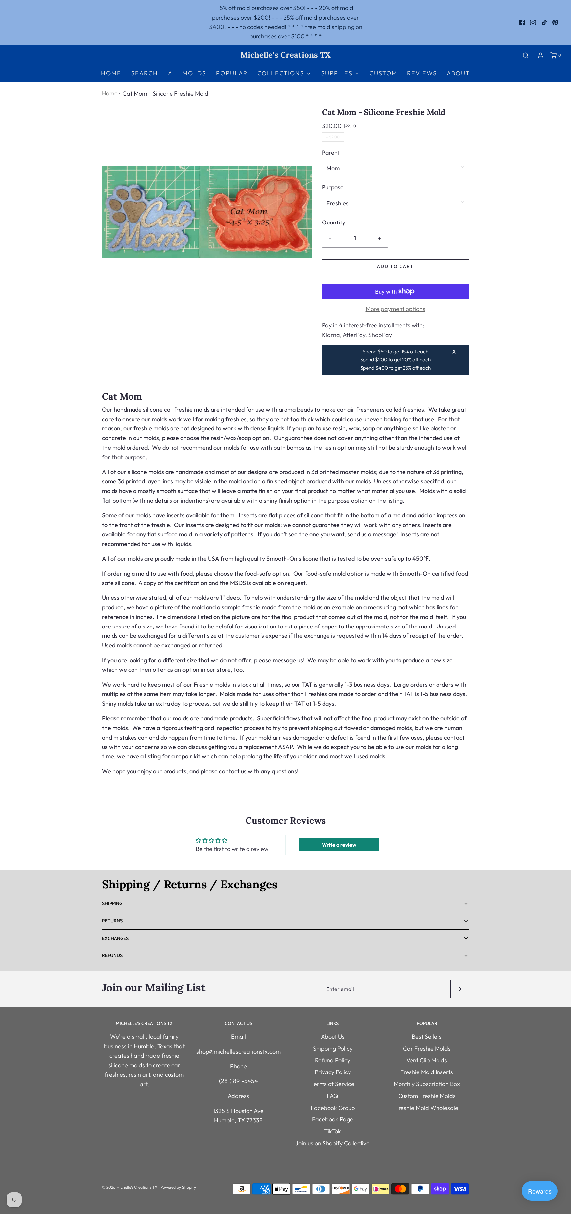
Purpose (333, 187)
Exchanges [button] (115, 938)
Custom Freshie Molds (427, 1096)
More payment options (395, 309)
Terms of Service (332, 1084)
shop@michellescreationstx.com (238, 1051)
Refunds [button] (112, 955)
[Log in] (541, 55)
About (458, 73)
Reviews (422, 73)
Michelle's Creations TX (285, 55)
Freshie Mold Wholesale (426, 1108)
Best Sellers (427, 1036)
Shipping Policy (333, 1048)
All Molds (187, 73)
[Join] (460, 989)
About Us (333, 1036)
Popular (231, 73)
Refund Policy (332, 1060)
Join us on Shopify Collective (332, 1143)
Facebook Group (333, 1108)
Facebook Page (332, 1119)
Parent (331, 152)
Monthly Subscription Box (427, 1084)
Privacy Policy (333, 1072)
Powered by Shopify (178, 1187)
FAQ (332, 1096)
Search (144, 73)
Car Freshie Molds (427, 1048)
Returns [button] (112, 921)
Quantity (333, 222)
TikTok (332, 1131)
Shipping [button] (112, 903)
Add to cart (395, 266)
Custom (383, 73)
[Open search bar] (526, 55)
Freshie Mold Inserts (426, 1072)
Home (111, 73)
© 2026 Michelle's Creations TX (129, 1187)
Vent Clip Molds (426, 1060)
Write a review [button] (339, 844)
